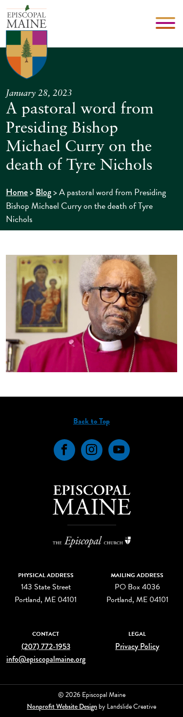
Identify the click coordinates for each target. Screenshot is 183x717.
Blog (43, 192)
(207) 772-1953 (45, 646)
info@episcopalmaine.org (45, 659)
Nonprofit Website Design (62, 706)
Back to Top (91, 421)
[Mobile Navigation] (166, 23)
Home (17, 192)
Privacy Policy (137, 646)
